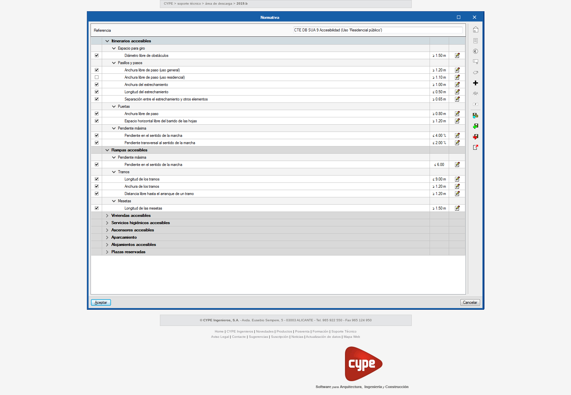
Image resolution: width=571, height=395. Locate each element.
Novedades (265, 331)
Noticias (297, 336)
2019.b (242, 3)
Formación (320, 331)
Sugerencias (258, 336)
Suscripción (279, 336)
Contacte (239, 336)
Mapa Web (352, 336)
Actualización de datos (323, 336)
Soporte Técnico (344, 331)
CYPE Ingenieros (240, 331)
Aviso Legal (220, 336)
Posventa (302, 331)
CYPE (168, 3)
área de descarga (219, 3)
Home (219, 331)
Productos (284, 331)
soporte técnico (189, 3)
